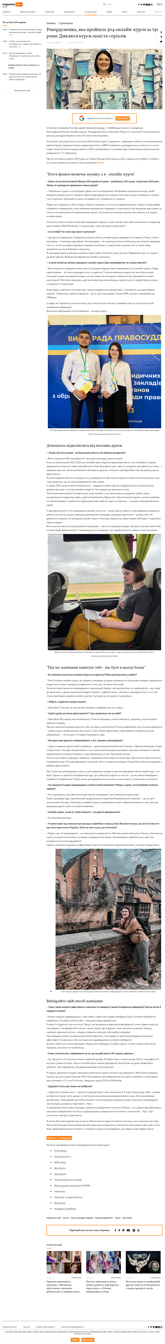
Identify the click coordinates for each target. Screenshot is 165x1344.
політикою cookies (82, 1334)
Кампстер (59, 1191)
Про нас (26, 1327)
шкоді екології (94, 798)
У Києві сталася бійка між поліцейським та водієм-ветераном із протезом (25, 44)
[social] (139, 4)
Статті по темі (54, 1244)
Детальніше (88, 1340)
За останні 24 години (14, 22)
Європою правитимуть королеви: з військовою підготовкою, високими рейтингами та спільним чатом (63, 1286)
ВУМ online (60, 1162)
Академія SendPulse (65, 1208)
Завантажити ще (22, 91)
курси (117, 1218)
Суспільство (91, 12)
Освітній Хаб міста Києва (68, 1179)
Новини (6, 12)
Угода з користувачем (45, 1327)
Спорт (124, 12)
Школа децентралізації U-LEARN (72, 1185)
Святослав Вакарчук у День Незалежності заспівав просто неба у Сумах (25, 56)
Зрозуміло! (60, 1173)
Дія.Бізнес (60, 1203)
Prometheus (60, 1150)
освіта (66, 1218)
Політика (49, 12)
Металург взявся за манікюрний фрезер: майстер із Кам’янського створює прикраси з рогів (143, 1285)
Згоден (75, 1340)
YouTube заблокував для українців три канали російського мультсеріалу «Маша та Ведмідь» (25, 77)
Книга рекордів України (82, 1218)
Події (109, 12)
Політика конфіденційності (72, 1327)
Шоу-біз (141, 12)
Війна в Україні (27, 12)
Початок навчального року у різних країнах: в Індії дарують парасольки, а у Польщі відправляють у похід (102, 1286)
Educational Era (62, 1156)
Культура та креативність (68, 1197)
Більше (158, 12)
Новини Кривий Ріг (104, 1218)
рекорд (101, 127)
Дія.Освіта (60, 1168)
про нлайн (127, 1218)
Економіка (69, 12)
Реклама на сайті (10, 1327)
